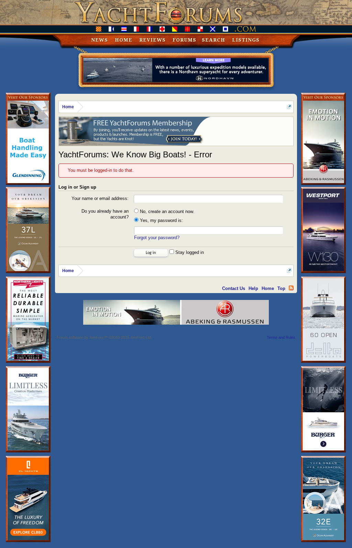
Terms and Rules (281, 337)
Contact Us (233, 288)
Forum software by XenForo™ (104, 337)
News (99, 40)
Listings (246, 40)
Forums (184, 40)
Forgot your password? (156, 237)
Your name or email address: (100, 198)
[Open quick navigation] (289, 106)
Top (281, 288)
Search (213, 40)
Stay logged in (189, 252)
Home (123, 40)
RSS (291, 288)
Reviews (152, 40)
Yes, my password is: (161, 220)
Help (253, 288)
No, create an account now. (166, 211)
